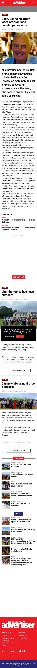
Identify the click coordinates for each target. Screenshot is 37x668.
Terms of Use (23, 636)
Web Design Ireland (18, 665)
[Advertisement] (18, 255)
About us (5, 636)
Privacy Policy (23, 638)
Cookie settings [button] (9, 336)
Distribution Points (8, 638)
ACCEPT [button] (20, 336)
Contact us (5, 640)
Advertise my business (9, 643)
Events (4, 645)
